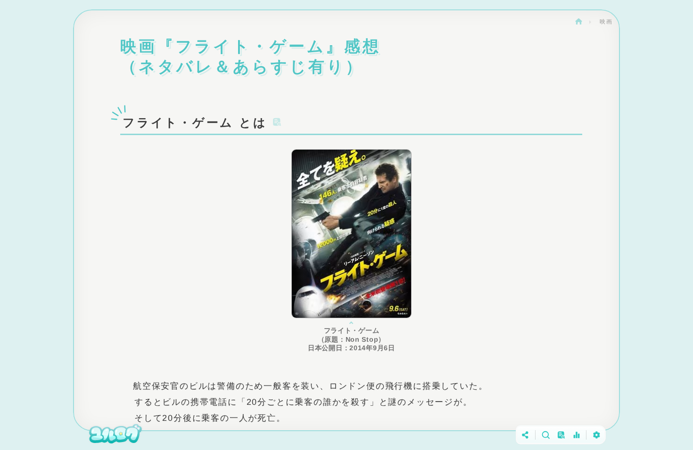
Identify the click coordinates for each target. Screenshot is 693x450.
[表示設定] (596, 435)
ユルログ (578, 22)
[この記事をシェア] (525, 435)
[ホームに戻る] (115, 434)
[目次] (561, 435)
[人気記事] (576, 435)
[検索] (545, 435)
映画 (606, 21)
